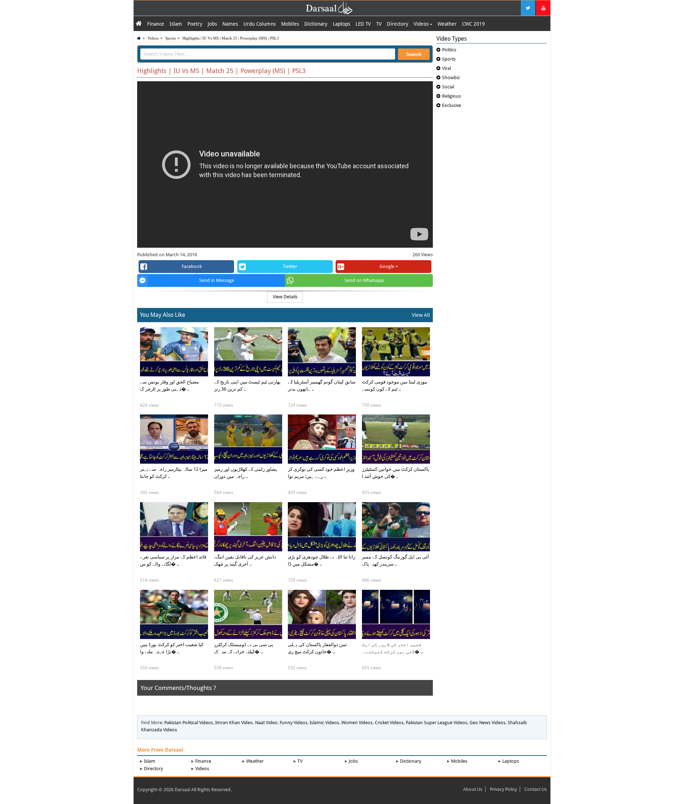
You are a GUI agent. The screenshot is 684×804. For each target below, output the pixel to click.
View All (421, 315)
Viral (446, 68)
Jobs (212, 24)
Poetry (194, 24)
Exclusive (451, 105)
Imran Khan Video (234, 722)
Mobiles (290, 24)
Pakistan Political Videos (188, 722)
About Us (472, 789)
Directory (397, 24)
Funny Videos (293, 722)
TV (379, 24)
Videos (422, 24)
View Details (285, 296)
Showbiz (451, 77)
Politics (449, 49)
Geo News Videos (488, 722)
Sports (170, 38)
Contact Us (535, 789)
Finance (155, 24)
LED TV (363, 24)
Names (230, 24)
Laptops (341, 24)
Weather (447, 24)
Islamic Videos (324, 722)
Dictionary (315, 24)
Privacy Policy (503, 789)
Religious (451, 96)
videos (153, 38)
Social (448, 86)
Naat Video (266, 722)
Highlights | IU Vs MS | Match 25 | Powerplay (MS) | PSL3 (230, 38)
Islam (176, 24)
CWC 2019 (473, 24)
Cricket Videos (389, 722)
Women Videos (357, 722)
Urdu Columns (259, 24)
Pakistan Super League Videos (436, 722)
